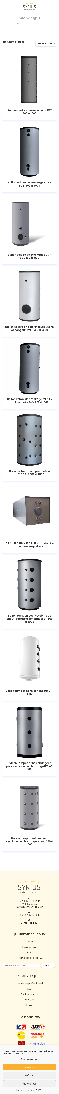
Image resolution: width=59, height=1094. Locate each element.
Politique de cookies (25, 1090)
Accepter (29, 1067)
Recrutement (29, 947)
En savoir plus (29, 79)
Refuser (29, 1075)
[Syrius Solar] (29, 6)
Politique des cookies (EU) (29, 957)
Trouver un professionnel (29, 983)
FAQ (29, 988)
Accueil (17, 23)
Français (29, 999)
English (29, 1005)
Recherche (48, 965)
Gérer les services (29, 1059)
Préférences (29, 1083)
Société (30, 941)
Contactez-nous (29, 922)
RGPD (38, 1090)
